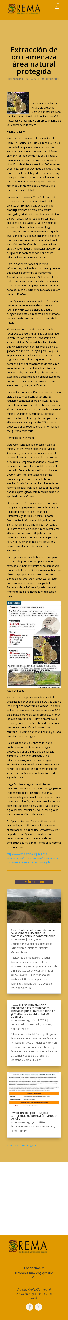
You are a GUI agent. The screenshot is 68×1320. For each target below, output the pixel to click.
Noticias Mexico (20, 1028)
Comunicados (19, 1024)
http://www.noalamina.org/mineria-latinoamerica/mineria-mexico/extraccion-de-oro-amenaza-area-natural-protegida (33, 858)
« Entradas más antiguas (21, 1145)
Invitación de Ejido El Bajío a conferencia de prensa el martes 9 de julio (34, 1116)
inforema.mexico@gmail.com (34, 1274)
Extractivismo (18, 948)
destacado (46, 943)
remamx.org (22, 1020)
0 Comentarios (51, 78)
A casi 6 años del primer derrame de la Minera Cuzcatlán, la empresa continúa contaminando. (33, 933)
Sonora (23, 1130)
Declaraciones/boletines (25, 943)
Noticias (32, 948)
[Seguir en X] (38, 1307)
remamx (18, 78)
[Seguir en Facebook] (29, 1307)
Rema (23, 952)
